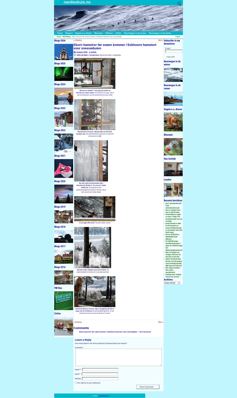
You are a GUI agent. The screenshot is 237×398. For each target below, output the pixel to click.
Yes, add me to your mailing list (88, 383)
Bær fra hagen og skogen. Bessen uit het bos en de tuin (173, 254)
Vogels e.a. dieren (83, 33)
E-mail (168, 48)
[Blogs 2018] (63, 236)
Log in (177, 36)
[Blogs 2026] (63, 52)
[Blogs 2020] (63, 194)
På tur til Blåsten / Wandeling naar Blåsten (172, 237)
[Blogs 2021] (63, 168)
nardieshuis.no (77, 2)
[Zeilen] (63, 326)
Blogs (68, 33)
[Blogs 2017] (63, 257)
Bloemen (98, 33)
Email (77, 374)
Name (78, 370)
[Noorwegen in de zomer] (173, 99)
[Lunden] (173, 190)
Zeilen (118, 33)
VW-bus (109, 33)
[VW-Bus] (63, 300)
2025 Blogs (66, 36)
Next (161, 40)
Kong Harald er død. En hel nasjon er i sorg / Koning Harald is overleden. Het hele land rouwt (174, 227)
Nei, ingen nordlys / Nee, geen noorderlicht (173, 270)
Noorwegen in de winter (160, 33)
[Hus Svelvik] (173, 169)
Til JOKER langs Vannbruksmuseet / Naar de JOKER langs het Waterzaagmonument (174, 245)
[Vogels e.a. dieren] (173, 122)
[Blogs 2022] (63, 143)
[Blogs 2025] (63, 74)
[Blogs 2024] (63, 96)
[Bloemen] (173, 146)
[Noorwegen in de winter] (173, 75)
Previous (77, 40)
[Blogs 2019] (63, 216)
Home (60, 33)
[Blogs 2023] (63, 119)
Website (78, 379)
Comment (79, 347)
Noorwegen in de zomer (135, 33)
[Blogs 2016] (63, 277)
